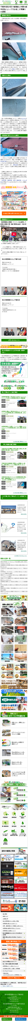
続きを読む (24, 514)
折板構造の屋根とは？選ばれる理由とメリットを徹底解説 (14, 582)
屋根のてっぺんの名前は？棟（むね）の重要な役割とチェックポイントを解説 (14, 575)
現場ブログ (5, 916)
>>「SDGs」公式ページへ (7, 986)
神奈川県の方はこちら (21, 1019)
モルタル (23, 118)
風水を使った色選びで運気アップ (18, 743)
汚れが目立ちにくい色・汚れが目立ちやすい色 (18, 753)
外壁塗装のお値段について (9, 930)
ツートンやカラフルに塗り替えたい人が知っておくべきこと (18, 773)
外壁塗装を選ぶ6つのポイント (10, 923)
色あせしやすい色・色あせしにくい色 (17, 763)
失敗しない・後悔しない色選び (18, 723)
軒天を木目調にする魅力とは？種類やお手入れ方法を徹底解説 (14, 585)
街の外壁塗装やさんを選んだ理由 (11, 921)
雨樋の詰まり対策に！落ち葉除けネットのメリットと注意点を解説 (14, 589)
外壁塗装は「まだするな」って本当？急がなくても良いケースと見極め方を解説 (21, 527)
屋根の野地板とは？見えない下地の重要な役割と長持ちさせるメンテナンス (14, 562)
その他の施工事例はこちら (20, 441)
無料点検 (15, 164)
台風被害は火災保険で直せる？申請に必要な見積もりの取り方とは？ (14, 566)
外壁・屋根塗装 (17, 180)
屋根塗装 (9, 180)
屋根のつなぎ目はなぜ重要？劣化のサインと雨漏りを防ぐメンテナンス (14, 592)
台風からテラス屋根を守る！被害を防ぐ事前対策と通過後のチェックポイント (14, 579)
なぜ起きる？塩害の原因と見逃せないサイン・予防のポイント (14, 569)
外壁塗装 (4, 180)
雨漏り (13, 69)
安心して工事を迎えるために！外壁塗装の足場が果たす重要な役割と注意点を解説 (21, 546)
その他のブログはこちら (20, 555)
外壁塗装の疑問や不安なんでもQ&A (11, 928)
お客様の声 (5, 918)
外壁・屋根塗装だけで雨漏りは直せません (13, 926)
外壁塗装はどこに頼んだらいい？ (11, 966)
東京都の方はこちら (6, 1019)
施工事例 (5, 914)
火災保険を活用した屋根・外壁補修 (11, 968)
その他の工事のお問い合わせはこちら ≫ (14, 213)
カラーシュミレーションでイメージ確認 (18, 733)
